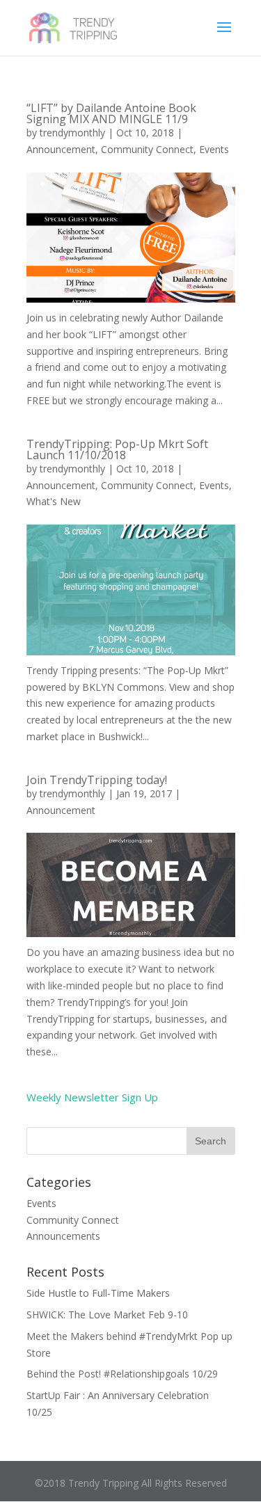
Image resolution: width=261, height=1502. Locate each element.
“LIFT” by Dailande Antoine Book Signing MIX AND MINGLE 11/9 (111, 113)
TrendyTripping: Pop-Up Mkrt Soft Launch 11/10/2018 (117, 449)
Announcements (63, 1236)
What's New (53, 501)
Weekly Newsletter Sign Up (92, 1097)
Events (214, 149)
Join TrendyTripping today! (96, 780)
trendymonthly (72, 132)
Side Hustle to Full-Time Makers (98, 1293)
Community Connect (147, 149)
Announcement (60, 149)
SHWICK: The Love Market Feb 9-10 (107, 1314)
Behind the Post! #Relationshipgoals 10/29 (122, 1373)
